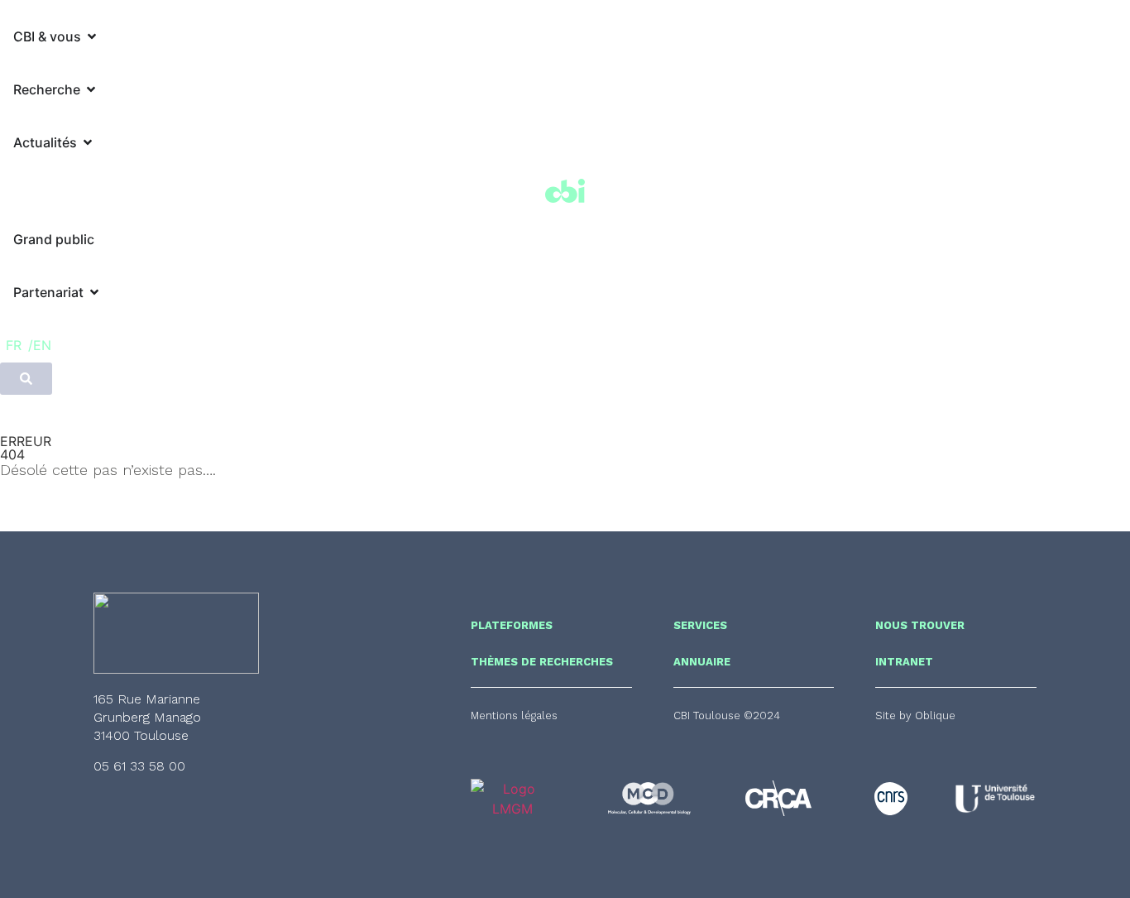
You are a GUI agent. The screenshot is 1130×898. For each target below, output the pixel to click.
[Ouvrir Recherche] (91, 89)
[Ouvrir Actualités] (87, 142)
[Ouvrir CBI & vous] (91, 36)
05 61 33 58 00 (139, 766)
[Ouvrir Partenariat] (94, 292)
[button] (726, 715)
